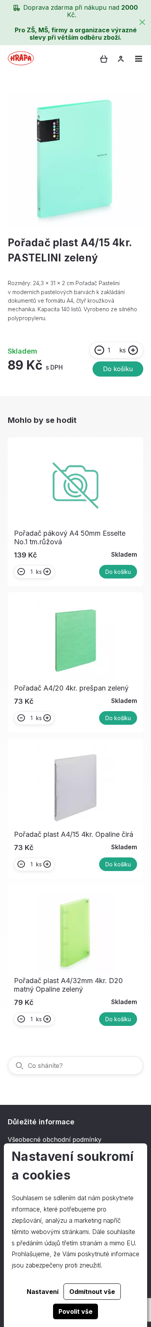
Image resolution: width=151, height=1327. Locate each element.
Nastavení (42, 1291)
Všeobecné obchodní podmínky (54, 1139)
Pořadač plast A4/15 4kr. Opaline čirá (73, 834)
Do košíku (118, 369)
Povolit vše (75, 1311)
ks (122, 350)
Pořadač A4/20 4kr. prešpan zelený (71, 688)
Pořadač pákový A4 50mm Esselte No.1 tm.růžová (69, 537)
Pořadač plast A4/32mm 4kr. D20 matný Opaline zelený (68, 984)
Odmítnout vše (92, 1291)
